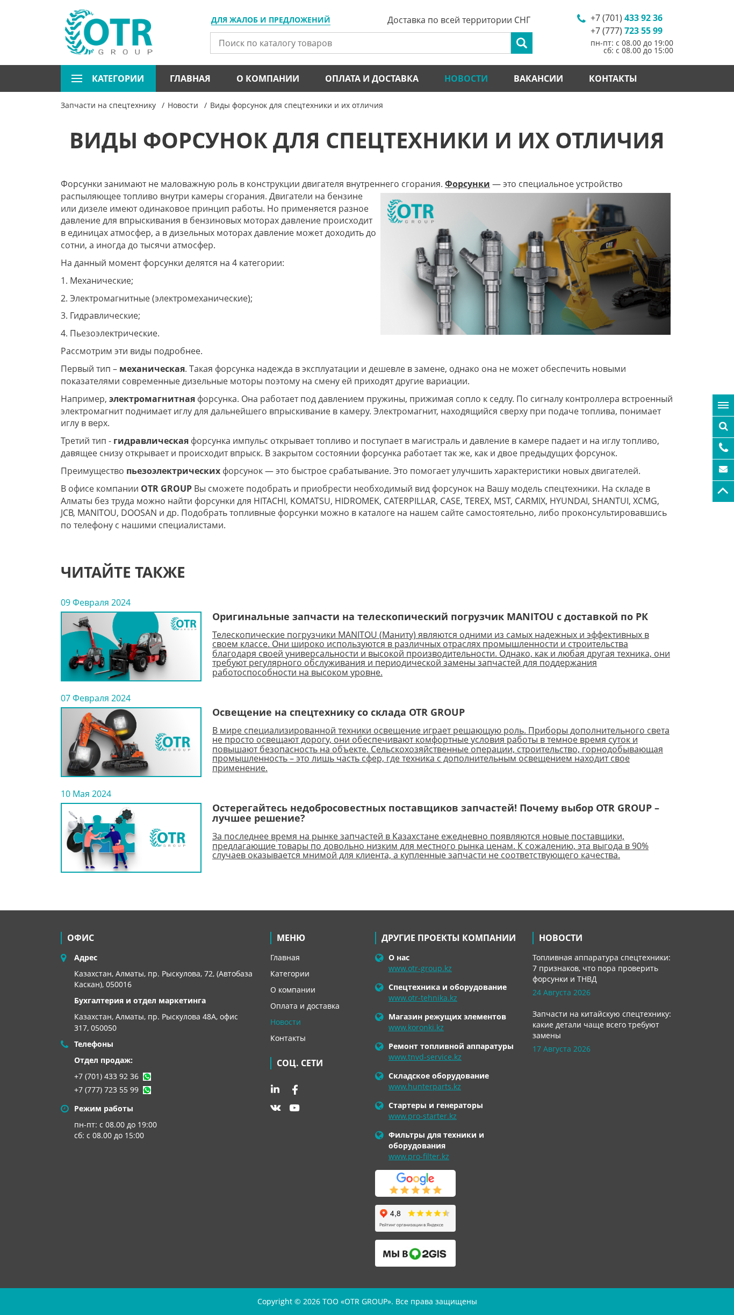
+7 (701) (627, 18)
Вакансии (538, 78)
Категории (290, 973)
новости (560, 938)
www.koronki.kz (416, 1027)
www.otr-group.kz (420, 968)
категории (118, 78)
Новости (466, 78)
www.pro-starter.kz (422, 1116)
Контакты (613, 78)
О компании (267, 78)
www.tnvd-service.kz (425, 1057)
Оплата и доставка (372, 78)
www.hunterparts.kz (424, 1086)
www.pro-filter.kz (418, 1156)
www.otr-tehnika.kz (422, 998)
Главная (190, 78)
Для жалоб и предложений (270, 20)
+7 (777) (627, 31)
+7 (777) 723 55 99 (106, 1089)
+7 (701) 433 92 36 (106, 1076)
